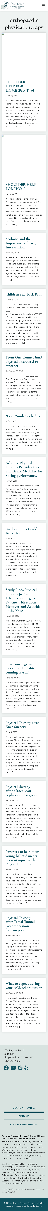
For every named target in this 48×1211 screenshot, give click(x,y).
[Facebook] (6, 1068)
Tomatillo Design (34, 1206)
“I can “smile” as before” (24, 416)
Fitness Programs (24, 1124)
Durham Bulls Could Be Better (21, 531)
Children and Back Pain (23, 294)
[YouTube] (13, 1068)
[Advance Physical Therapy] (12, 5)
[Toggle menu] (43, 5)
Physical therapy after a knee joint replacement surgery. (21, 790)
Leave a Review (24, 1107)
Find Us (24, 1116)
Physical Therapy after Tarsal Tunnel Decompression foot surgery (20, 923)
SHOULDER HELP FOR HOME (21, 186)
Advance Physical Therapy (23, 1203)
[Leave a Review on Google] (20, 1068)
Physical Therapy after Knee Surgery (22, 724)
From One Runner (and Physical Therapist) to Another (24, 361)
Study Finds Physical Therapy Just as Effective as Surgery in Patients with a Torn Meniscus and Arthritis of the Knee (23, 600)
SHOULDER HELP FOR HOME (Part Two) (21, 86)
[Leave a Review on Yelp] (26, 1068)
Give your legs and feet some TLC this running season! (20, 668)
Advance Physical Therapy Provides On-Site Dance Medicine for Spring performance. (24, 469)
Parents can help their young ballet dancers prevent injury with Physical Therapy (22, 857)
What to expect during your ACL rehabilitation (24, 985)
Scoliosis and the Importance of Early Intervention (21, 243)
